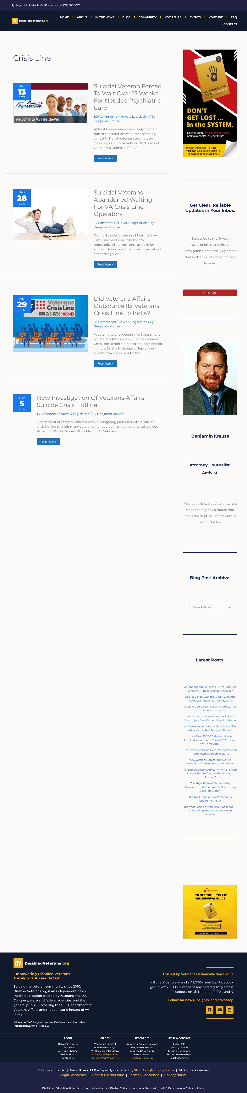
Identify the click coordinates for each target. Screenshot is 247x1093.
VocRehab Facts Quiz (105, 1047)
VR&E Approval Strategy (105, 1050)
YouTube (216, 17)
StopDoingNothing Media (154, 1070)
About (82, 17)
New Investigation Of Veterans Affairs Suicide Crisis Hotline (90, 401)
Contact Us (67, 1057)
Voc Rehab (173, 17)
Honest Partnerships (179, 1054)
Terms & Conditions (179, 1050)
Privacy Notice (179, 1047)
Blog (126, 17)
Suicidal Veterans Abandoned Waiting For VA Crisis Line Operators (123, 203)
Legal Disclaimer (179, 1057)
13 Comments (47, 414)
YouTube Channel (68, 1050)
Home (64, 17)
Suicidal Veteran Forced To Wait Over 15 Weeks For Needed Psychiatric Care (128, 97)
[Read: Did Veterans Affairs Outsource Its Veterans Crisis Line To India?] (50, 323)
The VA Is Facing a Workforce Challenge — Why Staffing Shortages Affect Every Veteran (210, 810)
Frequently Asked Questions (142, 1043)
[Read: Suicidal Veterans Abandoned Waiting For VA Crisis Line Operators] (50, 214)
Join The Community (142, 1050)
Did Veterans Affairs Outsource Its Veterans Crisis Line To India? (126, 306)
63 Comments (105, 322)
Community (147, 17)
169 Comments (105, 116)
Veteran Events (142, 1054)
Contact (230, 24)
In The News (104, 17)
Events (195, 17)
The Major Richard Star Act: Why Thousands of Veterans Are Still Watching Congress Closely (210, 787)
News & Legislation (134, 116)
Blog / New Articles (142, 1047)
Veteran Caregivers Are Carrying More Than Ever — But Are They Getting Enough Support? (210, 773)
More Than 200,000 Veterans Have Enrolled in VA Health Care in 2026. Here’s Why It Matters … (210, 740)
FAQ (234, 17)
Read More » (105, 157)
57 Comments (105, 223)
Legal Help (179, 1043)
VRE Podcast (68, 1054)
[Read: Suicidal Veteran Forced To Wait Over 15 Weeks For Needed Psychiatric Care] (50, 103)
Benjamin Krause (68, 1043)
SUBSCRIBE (210, 293)
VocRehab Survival (105, 1043)
